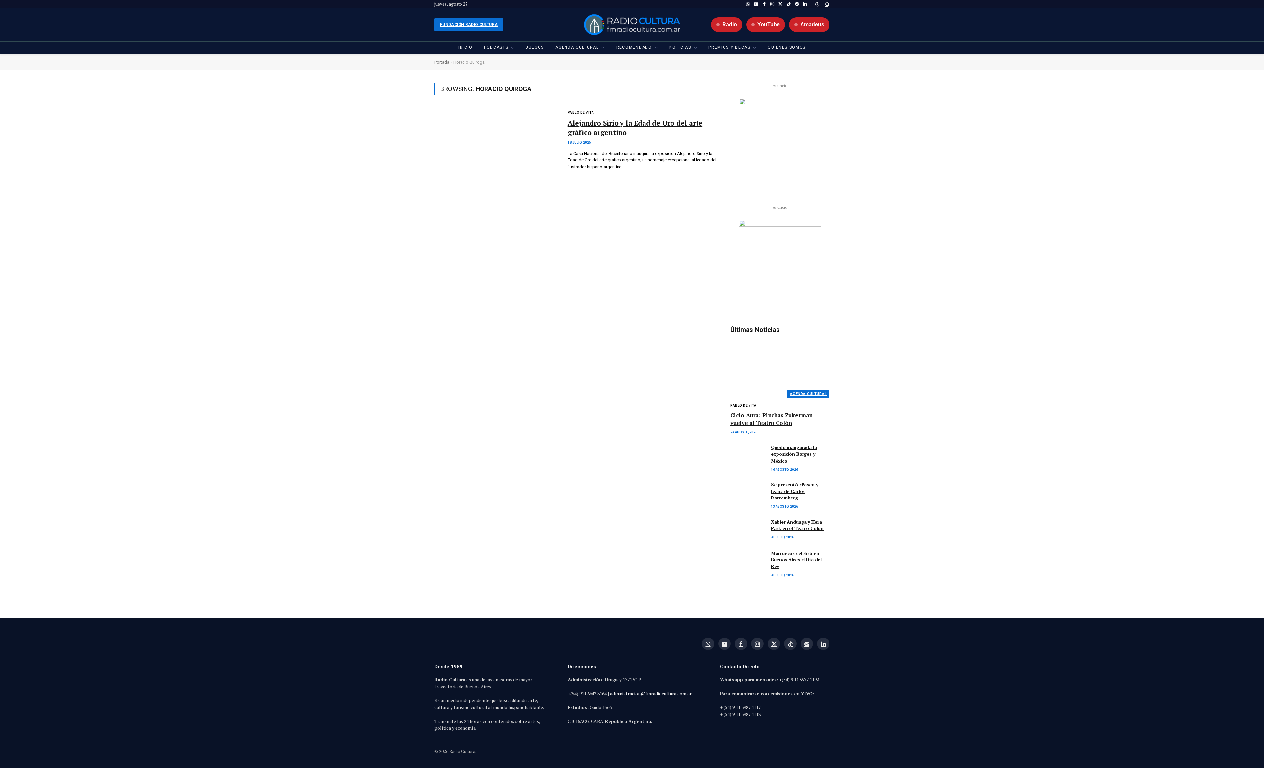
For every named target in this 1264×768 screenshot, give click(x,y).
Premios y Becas (729, 47)
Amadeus (812, 24)
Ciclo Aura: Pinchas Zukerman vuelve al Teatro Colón (771, 419)
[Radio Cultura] (632, 24)
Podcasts (496, 47)
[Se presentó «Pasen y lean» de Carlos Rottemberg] (747, 492)
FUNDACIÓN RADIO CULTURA (469, 24)
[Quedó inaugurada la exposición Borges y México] (747, 455)
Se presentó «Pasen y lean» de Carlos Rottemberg (794, 491)
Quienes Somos (787, 47)
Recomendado (634, 47)
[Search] (827, 4)
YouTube (768, 24)
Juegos (535, 47)
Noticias (680, 47)
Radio (729, 24)
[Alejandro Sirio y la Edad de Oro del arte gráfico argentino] (497, 148)
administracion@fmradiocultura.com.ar (651, 693)
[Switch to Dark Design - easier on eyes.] (817, 4)
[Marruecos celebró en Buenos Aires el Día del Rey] (747, 560)
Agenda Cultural (577, 47)
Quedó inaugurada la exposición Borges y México (794, 454)
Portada (441, 62)
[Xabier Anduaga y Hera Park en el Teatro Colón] (747, 529)
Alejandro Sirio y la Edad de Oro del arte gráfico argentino (635, 127)
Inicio (465, 47)
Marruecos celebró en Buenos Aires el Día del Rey (796, 559)
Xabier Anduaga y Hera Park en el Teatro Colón (797, 525)
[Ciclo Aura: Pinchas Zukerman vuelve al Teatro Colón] (780, 368)
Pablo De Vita (581, 112)
